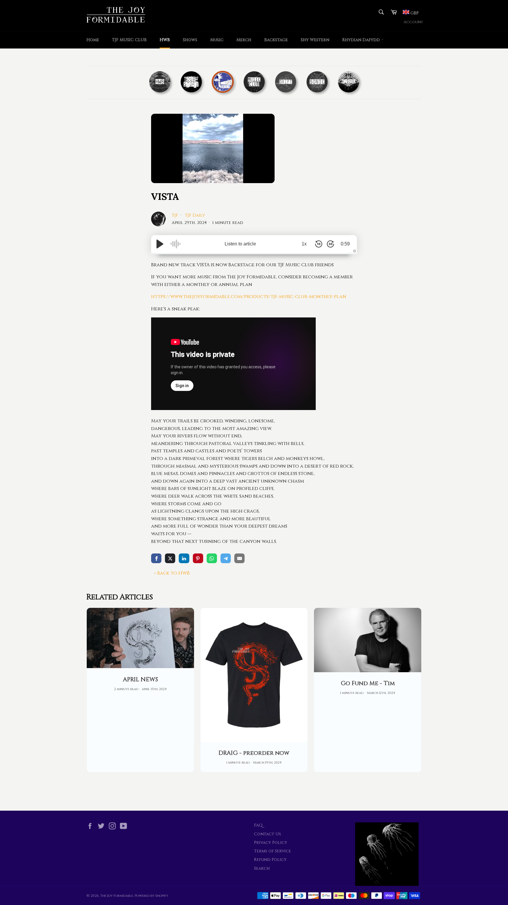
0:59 (345, 243)
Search (262, 868)
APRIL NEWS (140, 679)
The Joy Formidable (116, 896)
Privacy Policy (270, 842)
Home (92, 40)
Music (216, 40)
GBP (414, 13)
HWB (165, 40)
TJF (175, 215)
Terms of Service (272, 851)
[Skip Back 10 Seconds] (319, 244)
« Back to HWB (172, 573)
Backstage (276, 40)
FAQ (258, 825)
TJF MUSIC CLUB (129, 40)
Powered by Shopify (151, 896)
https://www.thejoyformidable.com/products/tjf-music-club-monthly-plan (248, 296)
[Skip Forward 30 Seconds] (330, 244)
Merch (243, 40)
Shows (190, 40)
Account (413, 22)
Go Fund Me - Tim (368, 683)
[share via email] (239, 558)
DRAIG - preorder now (253, 753)
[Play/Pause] (160, 244)
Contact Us (267, 834)
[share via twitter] (170, 558)
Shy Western (315, 40)
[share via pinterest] (198, 558)
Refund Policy (270, 859)
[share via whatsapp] (212, 558)
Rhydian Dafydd (361, 40)
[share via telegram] (225, 558)
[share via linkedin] (184, 558)
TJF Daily (195, 215)
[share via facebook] (156, 558)
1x (304, 243)
